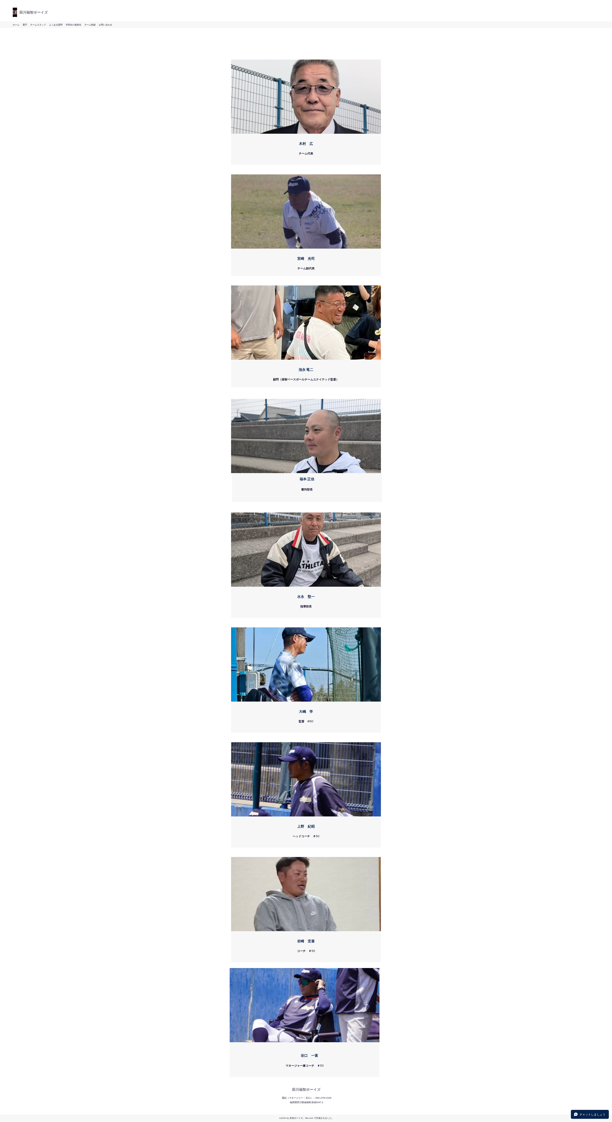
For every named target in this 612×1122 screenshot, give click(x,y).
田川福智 (26, 12)
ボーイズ (40, 12)
